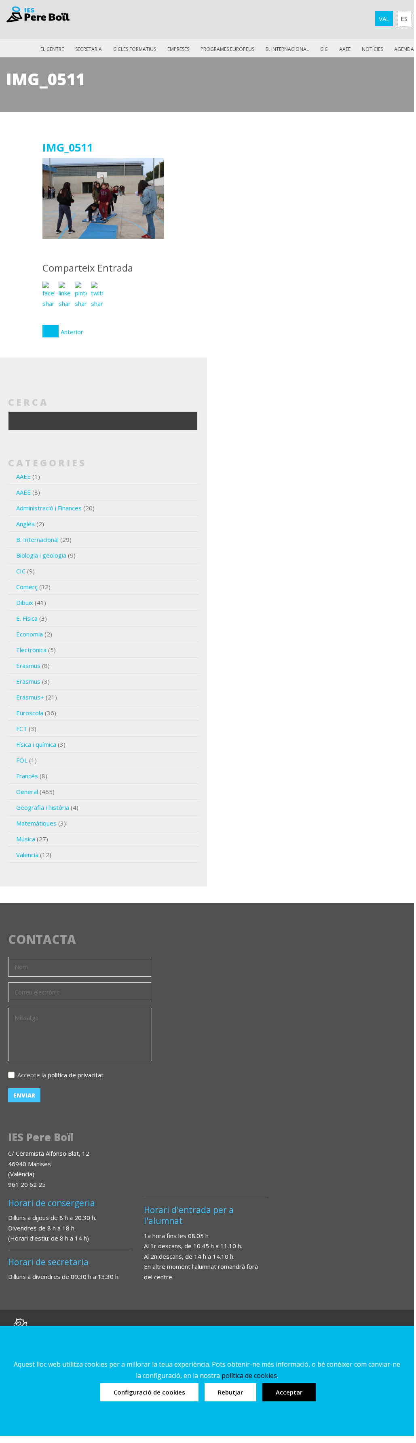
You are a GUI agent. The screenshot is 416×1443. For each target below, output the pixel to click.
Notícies (372, 49)
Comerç (27, 587)
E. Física (27, 618)
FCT (21, 729)
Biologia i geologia (41, 555)
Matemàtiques (36, 823)
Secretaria (88, 49)
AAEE (345, 49)
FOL (21, 760)
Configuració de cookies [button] (149, 1392)
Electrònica (31, 650)
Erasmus (28, 665)
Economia (29, 634)
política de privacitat (75, 1075)
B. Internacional (37, 539)
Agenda (404, 49)
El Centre (52, 49)
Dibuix (24, 602)
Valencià (27, 855)
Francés (27, 776)
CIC (324, 49)
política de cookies (249, 1375)
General (27, 792)
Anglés (25, 524)
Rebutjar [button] (230, 1392)
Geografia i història (42, 807)
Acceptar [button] (289, 1392)
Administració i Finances (49, 508)
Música (25, 839)
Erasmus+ (30, 697)
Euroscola (29, 713)
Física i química (36, 744)
